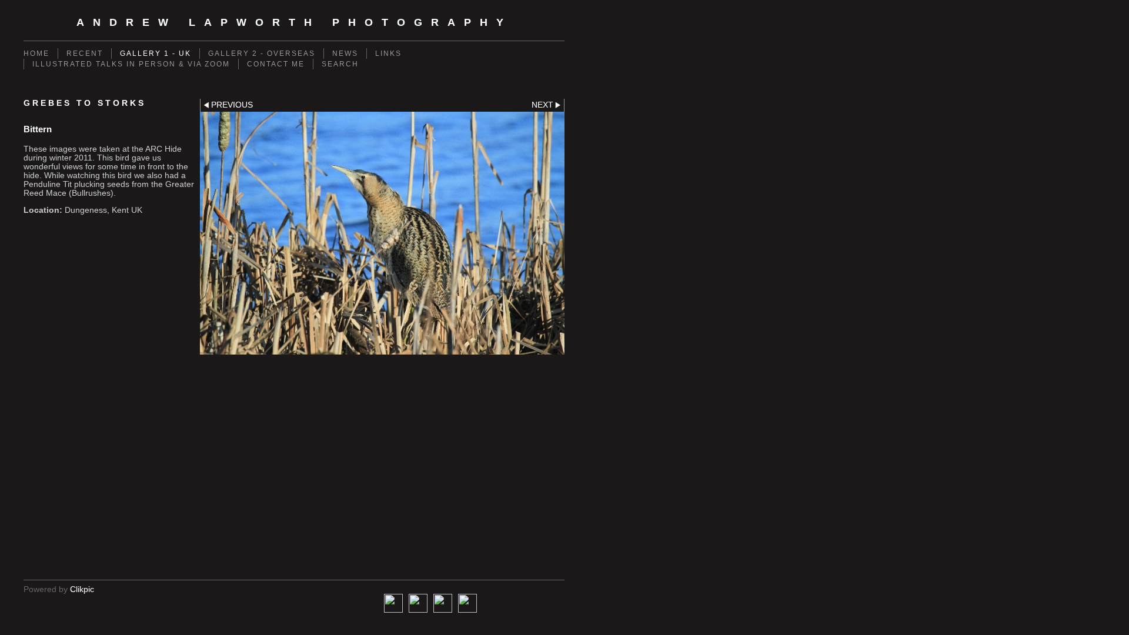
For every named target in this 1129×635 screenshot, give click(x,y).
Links (388, 53)
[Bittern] (382, 233)
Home (36, 53)
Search (340, 64)
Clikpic (82, 589)
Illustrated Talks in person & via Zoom (131, 64)
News (345, 53)
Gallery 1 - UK (155, 53)
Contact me (276, 64)
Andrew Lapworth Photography (294, 22)
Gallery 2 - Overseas (261, 53)
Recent (84, 53)
